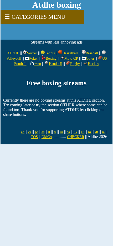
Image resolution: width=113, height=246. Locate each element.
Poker (33, 58)
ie (103, 132)
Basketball (70, 53)
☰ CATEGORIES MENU (35, 16)
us (61, 132)
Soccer (32, 53)
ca (68, 132)
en (22, 132)
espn (37, 64)
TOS (34, 137)
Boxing (51, 58)
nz (89, 132)
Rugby (75, 64)
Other (90, 58)
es (43, 132)
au (82, 132)
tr (55, 132)
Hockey (93, 64)
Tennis (50, 53)
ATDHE (13, 53)
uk (75, 132)
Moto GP (71, 58)
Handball (55, 64)
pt (36, 132)
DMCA (47, 137)
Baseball (92, 53)
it (49, 132)
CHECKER (75, 137)
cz (29, 132)
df (96, 132)
